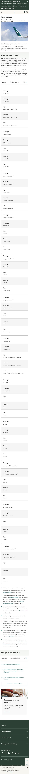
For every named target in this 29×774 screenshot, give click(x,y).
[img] (27, 1)
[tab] (4, 82)
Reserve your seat (23, 610)
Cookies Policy (8, 771)
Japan (5, 759)
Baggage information (7, 592)
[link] (14, 694)
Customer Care (11, 636)
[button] (27, 767)
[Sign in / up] (27, 12)
